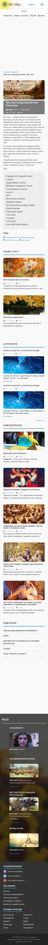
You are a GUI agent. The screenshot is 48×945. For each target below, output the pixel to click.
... (20, 462)
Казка (5, 635)
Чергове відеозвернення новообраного (20, 630)
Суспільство (27, 915)
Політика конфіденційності (13, 894)
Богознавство (8, 915)
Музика (22, 749)
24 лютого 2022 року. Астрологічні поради (21, 386)
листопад (25, 240)
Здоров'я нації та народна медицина (20, 237)
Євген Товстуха (12, 240)
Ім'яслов (24, 16)
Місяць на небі (16, 828)
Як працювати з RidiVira (12, 901)
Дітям (5, 928)
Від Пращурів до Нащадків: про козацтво (22, 793)
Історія (25, 918)
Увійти (31, 4)
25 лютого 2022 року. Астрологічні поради (21, 351)
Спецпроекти (28, 928)
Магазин (41, 16)
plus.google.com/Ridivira (16, 880)
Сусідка (6, 648)
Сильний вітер (16, 728)
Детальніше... (15, 753)
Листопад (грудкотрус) (13, 317)
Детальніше (7, 381)
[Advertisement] (24, 42)
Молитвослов (28, 924)
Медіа (25, 921)
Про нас (6, 891)
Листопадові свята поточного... (17, 280)
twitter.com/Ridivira (14, 876)
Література (7, 924)
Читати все (40, 420)
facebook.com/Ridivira (15, 871)
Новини (17, 16)
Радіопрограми (25, 780)
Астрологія (8, 16)
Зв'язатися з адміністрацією (13, 904)
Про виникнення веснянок (22, 759)
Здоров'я (6, 921)
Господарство (8, 918)
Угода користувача (10, 897)
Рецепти (33, 16)
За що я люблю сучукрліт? (14, 653)
